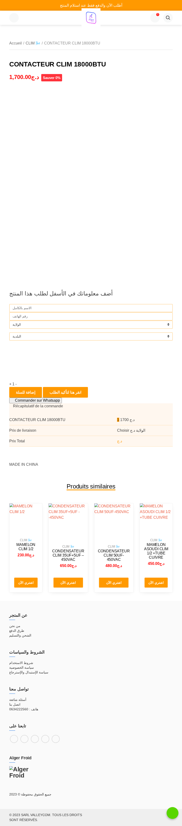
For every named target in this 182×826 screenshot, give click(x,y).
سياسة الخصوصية (21, 667)
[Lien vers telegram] (56, 739)
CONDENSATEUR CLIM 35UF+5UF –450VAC (68, 555)
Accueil (15, 43)
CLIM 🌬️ (33, 43)
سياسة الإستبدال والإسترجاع (28, 672)
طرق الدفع (16, 631)
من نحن (14, 626)
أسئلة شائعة (17, 700)
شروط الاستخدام (21, 663)
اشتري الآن (26, 582)
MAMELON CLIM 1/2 (25, 547)
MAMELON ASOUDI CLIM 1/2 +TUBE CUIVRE (156, 551)
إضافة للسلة (25, 392)
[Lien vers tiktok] (35, 739)
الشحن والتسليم (20, 635)
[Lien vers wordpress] (45, 739)
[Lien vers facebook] (14, 739)
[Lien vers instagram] (24, 739)
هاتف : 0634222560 (23, 709)
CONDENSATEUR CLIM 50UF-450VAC (114, 555)
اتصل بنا (14, 704)
